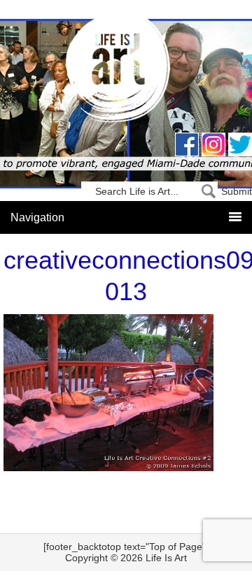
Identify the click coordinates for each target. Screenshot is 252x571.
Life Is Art (126, 71)
